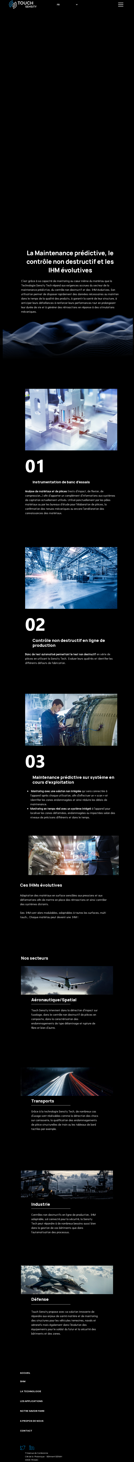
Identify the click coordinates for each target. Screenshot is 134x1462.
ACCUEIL (25, 1372)
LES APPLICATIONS (31, 1401)
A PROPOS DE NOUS (31, 1420)
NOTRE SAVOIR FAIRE (32, 1410)
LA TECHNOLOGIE (30, 1391)
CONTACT (26, 1430)
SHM (22, 1381)
